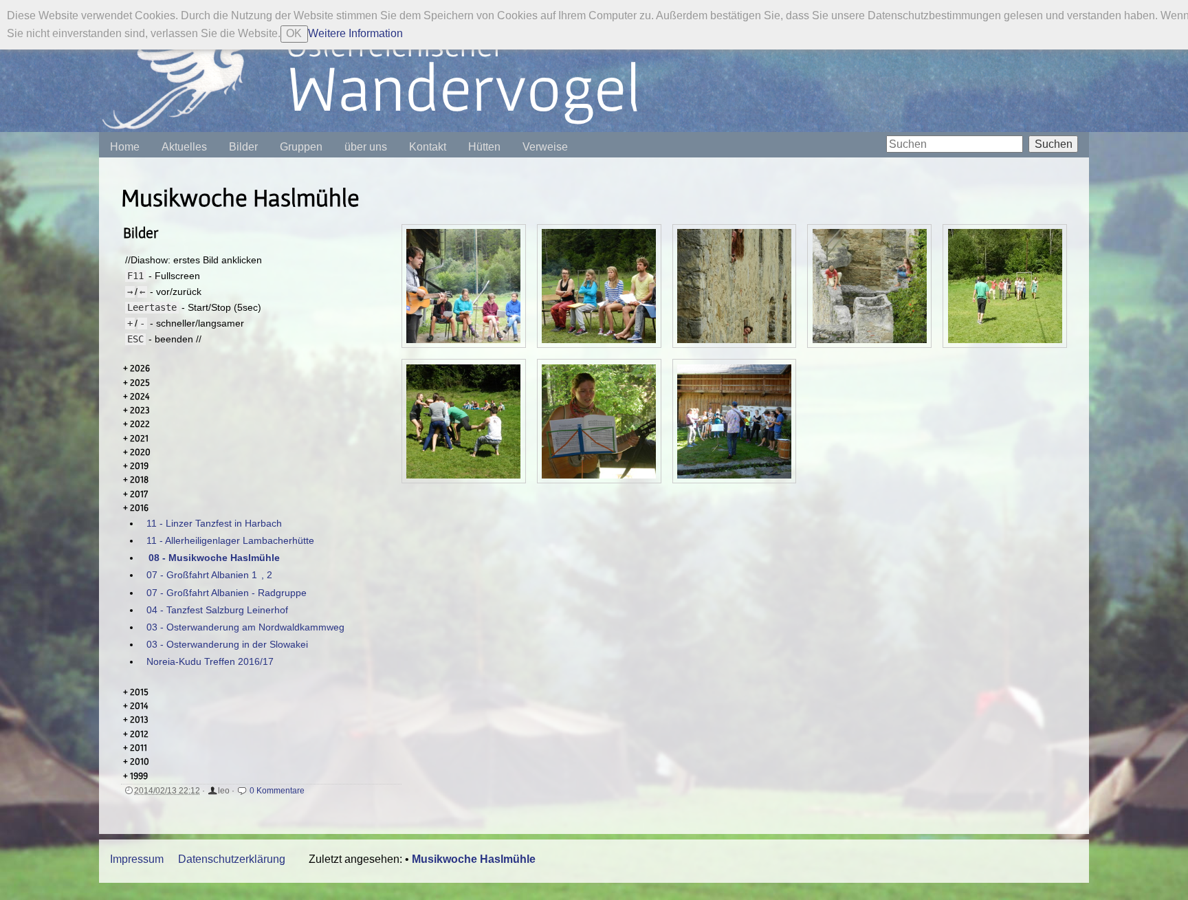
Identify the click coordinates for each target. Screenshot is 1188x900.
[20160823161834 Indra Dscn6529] (870, 286)
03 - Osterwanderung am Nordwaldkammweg (245, 627)
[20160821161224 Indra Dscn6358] (599, 286)
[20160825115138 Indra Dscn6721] (599, 421)
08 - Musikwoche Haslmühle (214, 557)
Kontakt (427, 147)
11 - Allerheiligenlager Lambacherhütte (230, 540)
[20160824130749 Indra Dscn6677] (463, 421)
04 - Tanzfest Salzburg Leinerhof (217, 609)
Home (125, 147)
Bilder (243, 147)
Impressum (137, 859)
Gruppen (301, 147)
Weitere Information (355, 33)
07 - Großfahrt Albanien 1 (201, 574)
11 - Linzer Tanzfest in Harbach (214, 523)
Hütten (484, 147)
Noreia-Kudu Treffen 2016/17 (210, 661)
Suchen (1053, 144)
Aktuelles (184, 147)
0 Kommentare (277, 791)
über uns (365, 147)
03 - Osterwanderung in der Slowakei (227, 644)
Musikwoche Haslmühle (474, 859)
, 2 (266, 574)
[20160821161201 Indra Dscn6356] (463, 286)
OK (294, 33)
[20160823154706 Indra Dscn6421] (734, 286)
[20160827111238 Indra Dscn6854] (734, 421)
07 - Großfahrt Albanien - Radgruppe (226, 592)
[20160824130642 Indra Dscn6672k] (1005, 286)
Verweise (545, 147)
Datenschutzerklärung (231, 859)
